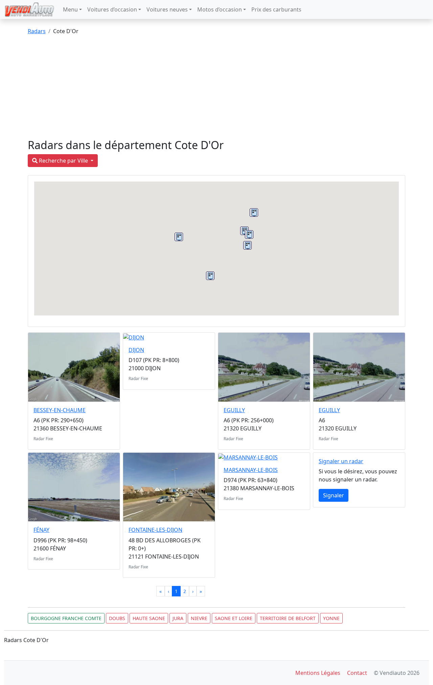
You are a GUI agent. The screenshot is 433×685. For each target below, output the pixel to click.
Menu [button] (70, 9)
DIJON (136, 350)
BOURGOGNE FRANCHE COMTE (66, 618)
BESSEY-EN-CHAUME (59, 410)
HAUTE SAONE (149, 618)
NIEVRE (199, 618)
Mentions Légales (317, 673)
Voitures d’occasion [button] (112, 9)
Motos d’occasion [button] (219, 9)
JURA (178, 618)
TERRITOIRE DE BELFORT (288, 618)
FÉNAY (41, 530)
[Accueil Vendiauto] (29, 9)
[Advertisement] (216, 88)
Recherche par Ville (63, 160)
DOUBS (117, 618)
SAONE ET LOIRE (233, 618)
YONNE (331, 618)
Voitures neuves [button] (167, 9)
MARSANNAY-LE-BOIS (251, 470)
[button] (210, 275)
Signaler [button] (333, 495)
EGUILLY (234, 410)
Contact (357, 673)
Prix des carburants (276, 9)
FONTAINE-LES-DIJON (155, 530)
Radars (37, 31)
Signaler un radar (341, 461)
